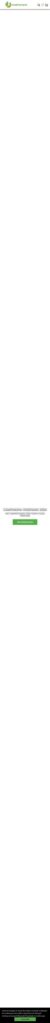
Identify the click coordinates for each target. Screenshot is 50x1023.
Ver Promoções (25, 522)
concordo (25, 1019)
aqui (43, 1016)
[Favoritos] (42, 5)
